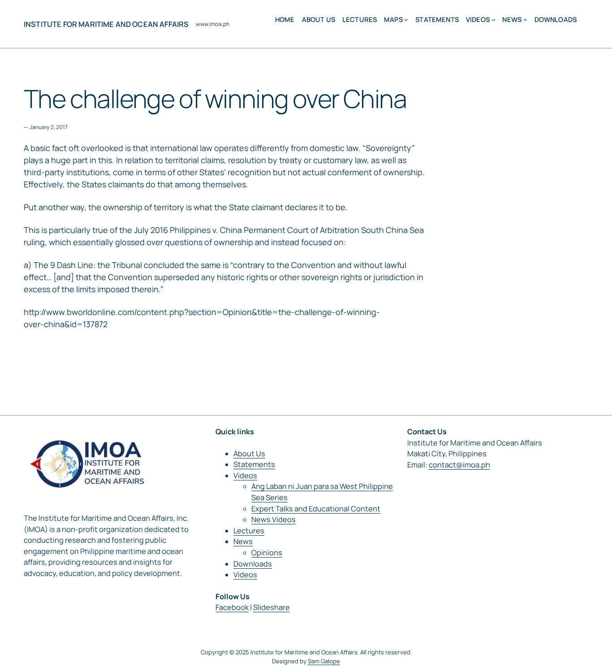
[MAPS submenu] (406, 19)
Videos (245, 475)
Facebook (232, 607)
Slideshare (271, 607)
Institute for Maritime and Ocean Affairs (106, 24)
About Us (249, 453)
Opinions (266, 553)
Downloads (252, 564)
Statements (254, 464)
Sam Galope (324, 661)
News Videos (273, 519)
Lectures (248, 531)
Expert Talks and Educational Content (315, 509)
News (243, 541)
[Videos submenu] (493, 19)
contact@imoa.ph (459, 465)
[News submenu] (525, 19)
